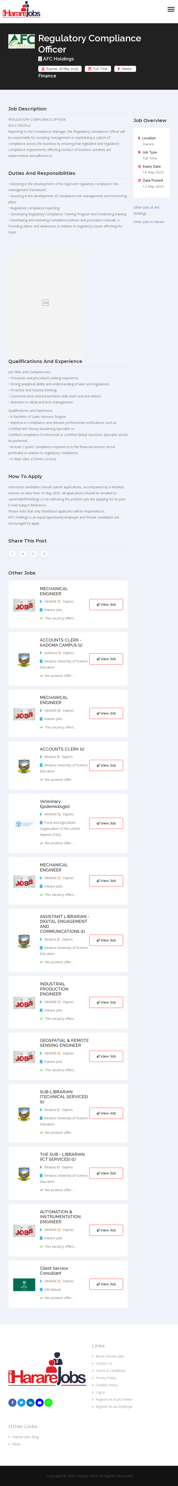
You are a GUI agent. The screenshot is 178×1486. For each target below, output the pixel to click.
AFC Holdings (58, 59)
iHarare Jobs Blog (25, 1437)
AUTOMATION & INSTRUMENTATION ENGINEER (60, 1216)
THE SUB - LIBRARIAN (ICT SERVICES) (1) (62, 1157)
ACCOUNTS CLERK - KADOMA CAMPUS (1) (61, 643)
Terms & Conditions (110, 1370)
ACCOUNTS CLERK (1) (62, 749)
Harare (126, 69)
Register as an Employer (114, 1406)
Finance (47, 76)
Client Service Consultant (54, 1271)
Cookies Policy (106, 1385)
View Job (108, 604)
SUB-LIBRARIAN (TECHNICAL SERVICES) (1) (64, 1096)
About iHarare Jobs (109, 1356)
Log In (100, 1392)
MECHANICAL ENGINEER (54, 591)
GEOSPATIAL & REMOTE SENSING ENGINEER (64, 1043)
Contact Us (103, 1363)
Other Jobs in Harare (149, 221)
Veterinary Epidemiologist (55, 804)
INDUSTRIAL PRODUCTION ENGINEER (54, 988)
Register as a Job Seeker (114, 1399)
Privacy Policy (105, 1378)
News (16, 1444)
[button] (171, 9)
